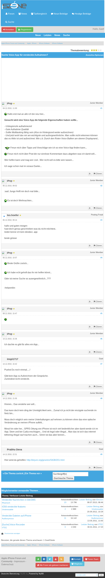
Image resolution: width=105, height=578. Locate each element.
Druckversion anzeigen (12, 533)
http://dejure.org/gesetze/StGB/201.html (46, 460)
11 (65, 518)
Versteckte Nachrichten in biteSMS (19, 500)
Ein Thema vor (32, 473)
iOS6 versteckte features (14, 506)
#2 (101, 186)
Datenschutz (7, 564)
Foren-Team (92, 559)
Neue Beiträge (60, 14)
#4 (101, 258)
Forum (11, 14)
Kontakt (77, 559)
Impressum (19, 561)
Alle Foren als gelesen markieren (53, 565)
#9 (101, 454)
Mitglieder (78, 564)
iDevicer (99, 500)
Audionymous (8, 519)
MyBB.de (24, 574)
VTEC (4, 528)
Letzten (47, 35)
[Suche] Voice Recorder (13, 524)
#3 (101, 220)
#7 (101, 364)
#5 (101, 314)
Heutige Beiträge (82, 14)
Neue (38, 35)
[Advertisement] (52, 80)
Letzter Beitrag (85, 500)
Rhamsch (6, 503)
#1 (101, 108)
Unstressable (7, 510)
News (24, 14)
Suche (10, 22)
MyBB (41, 574)
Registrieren (25, 29)
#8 (101, 398)
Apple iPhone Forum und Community (12, 43)
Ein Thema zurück (14, 473)
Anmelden (9, 29)
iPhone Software (44, 43)
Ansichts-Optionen (94, 55)
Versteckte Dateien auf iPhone (16, 516)
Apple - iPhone (32, 43)
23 (65, 502)
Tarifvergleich (40, 14)
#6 (101, 339)
